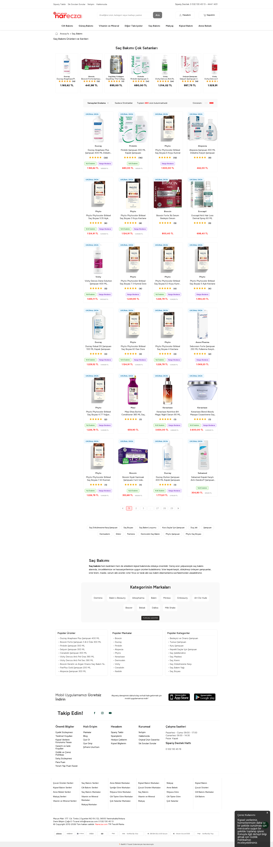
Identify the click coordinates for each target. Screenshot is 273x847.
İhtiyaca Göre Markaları (120, 792)
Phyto (168, 146)
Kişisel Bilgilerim (118, 743)
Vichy (165, 77)
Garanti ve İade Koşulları (63, 747)
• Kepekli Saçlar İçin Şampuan (182, 649)
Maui (133, 408)
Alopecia (202, 146)
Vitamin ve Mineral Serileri (64, 801)
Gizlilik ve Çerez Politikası (63, 753)
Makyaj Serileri (59, 796)
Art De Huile (200, 598)
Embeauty (182, 598)
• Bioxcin (117, 638)
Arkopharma (138, 598)
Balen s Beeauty (117, 598)
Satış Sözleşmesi (63, 758)
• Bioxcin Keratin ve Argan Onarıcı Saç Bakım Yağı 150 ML (82, 664)
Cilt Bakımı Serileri (89, 787)
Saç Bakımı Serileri (90, 783)
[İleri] (178, 508)
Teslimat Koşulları (63, 736)
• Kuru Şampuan (176, 645)
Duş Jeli (194, 527)
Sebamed (202, 473)
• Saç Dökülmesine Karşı (180, 664)
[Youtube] (110, 713)
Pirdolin (140, 77)
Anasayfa (64, 33)
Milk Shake (170, 607)
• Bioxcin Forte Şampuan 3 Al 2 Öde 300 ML (79, 642)
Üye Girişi (87, 743)
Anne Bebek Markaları (120, 783)
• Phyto (117, 653)
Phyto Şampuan (173, 534)
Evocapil (202, 211)
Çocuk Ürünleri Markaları (149, 787)
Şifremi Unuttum (91, 747)
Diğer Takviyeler (134, 25)
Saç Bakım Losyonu (147, 527)
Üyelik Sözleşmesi (64, 732)
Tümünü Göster (150, 618)
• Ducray (117, 642)
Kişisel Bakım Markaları (148, 783)
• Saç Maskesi (175, 656)
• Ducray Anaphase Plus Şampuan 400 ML (78, 638)
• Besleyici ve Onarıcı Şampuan (183, 638)
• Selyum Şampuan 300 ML (71, 649)
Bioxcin (91, 77)
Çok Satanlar (172, 801)
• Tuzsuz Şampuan (177, 642)
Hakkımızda (101, 4)
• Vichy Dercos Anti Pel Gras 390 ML (76, 656)
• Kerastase (119, 656)
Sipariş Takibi (59, 4)
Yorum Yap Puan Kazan (66, 766)
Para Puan (60, 762)
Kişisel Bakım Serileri (62, 787)
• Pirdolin (117, 645)
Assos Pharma (202, 342)
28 (164, 508)
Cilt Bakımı (67, 25)
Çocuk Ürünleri (201, 787)
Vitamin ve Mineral (109, 25)
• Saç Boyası (174, 671)
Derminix (98, 598)
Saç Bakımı (154, 25)
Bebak (142, 607)
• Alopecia (118, 649)
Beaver (128, 607)
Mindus (167, 598)
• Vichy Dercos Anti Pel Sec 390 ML (75, 660)
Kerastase (168, 408)
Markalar (87, 732)
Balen (154, 598)
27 (157, 508)
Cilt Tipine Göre (174, 796)
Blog (85, 736)
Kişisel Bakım (186, 25)
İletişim (91, 4)
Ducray (67, 77)
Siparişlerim (116, 736)
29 (171, 508)
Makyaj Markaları (89, 804)
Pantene (131, 534)
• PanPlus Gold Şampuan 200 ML (74, 667)
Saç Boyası (128, 527)
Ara (158, 15)
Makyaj (169, 25)
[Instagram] (102, 713)
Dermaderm (105, 534)
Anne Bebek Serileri (62, 792)
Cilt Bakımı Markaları (204, 792)
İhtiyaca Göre (173, 792)
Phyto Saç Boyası (193, 534)
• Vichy (116, 664)
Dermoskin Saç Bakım (150, 534)
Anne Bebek (205, 25)
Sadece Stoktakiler (124, 103)
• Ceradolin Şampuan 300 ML (72, 653)
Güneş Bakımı (86, 25)
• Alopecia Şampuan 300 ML (72, 671)
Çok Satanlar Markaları (120, 801)
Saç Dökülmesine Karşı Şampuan (103, 527)
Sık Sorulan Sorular (76, 4)
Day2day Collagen (116, 77)
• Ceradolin (118, 667)
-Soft (122, 844)
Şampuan (207, 527)
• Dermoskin (119, 660)
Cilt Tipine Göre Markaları (121, 796)
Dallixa (155, 607)
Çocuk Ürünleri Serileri (63, 783)
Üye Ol (86, 739)
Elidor (118, 534)
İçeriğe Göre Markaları (120, 787)
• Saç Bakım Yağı (176, 667)
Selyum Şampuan (190, 77)
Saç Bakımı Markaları (91, 792)
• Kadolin (117, 671)
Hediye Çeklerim (119, 739)
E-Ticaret (129, 844)
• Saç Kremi (174, 660)
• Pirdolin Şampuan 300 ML (71, 645)
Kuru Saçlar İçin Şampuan (173, 527)
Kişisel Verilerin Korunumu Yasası (63, 741)
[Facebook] (94, 713)
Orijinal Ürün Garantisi (149, 739)
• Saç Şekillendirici (177, 653)
